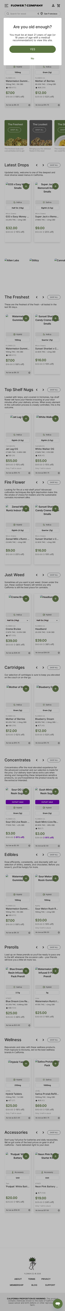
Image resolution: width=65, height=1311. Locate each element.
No (32, 58)
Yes (32, 49)
